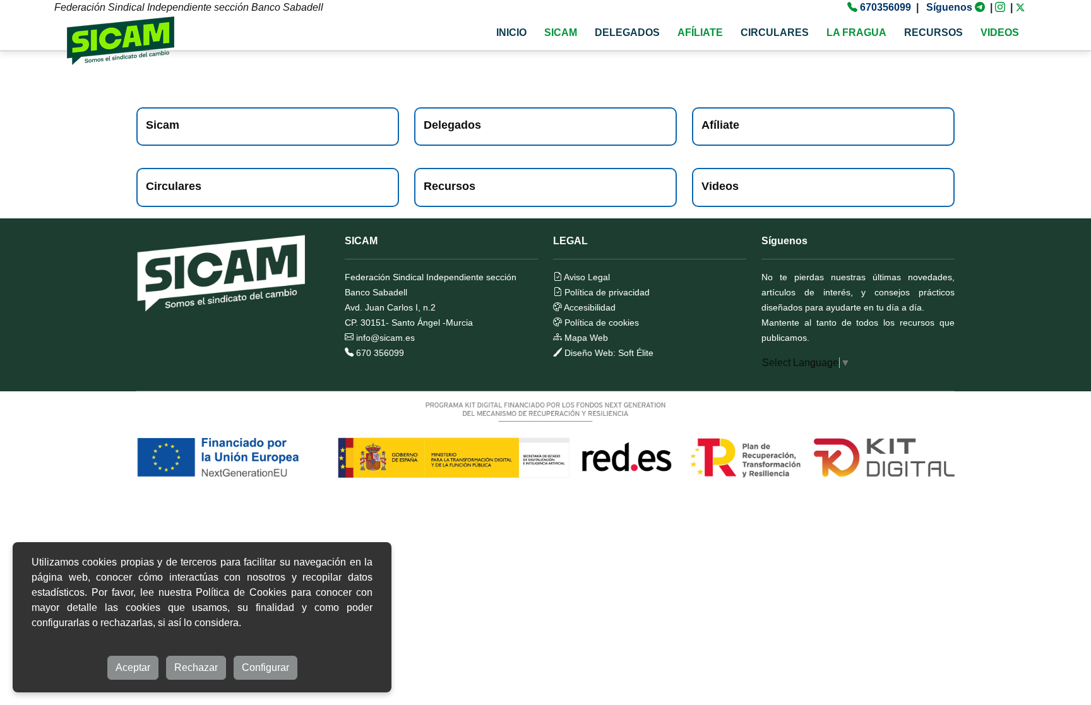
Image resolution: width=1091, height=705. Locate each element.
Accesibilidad (589, 307)
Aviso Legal (586, 277)
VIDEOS (1000, 32)
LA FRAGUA (856, 32)
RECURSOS (933, 32)
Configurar (265, 667)
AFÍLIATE (700, 32)
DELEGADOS (627, 32)
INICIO (511, 32)
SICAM (560, 32)
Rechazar (196, 667)
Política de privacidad (606, 292)
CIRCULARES (775, 32)
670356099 (885, 7)
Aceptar (133, 667)
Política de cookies (600, 322)
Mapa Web (585, 338)
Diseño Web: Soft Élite (607, 353)
